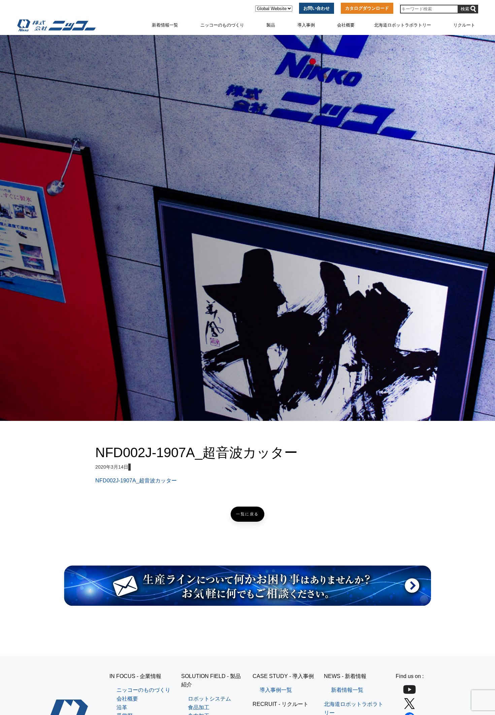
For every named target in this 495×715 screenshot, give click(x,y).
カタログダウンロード (367, 8)
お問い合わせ (316, 8)
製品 (270, 25)
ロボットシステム (209, 699)
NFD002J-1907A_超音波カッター (136, 480)
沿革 (122, 707)
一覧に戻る (247, 514)
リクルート (464, 25)
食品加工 (198, 707)
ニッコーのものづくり (222, 25)
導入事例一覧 (276, 690)
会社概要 (346, 25)
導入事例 (306, 25)
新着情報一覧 (165, 25)
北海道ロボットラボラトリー (402, 25)
